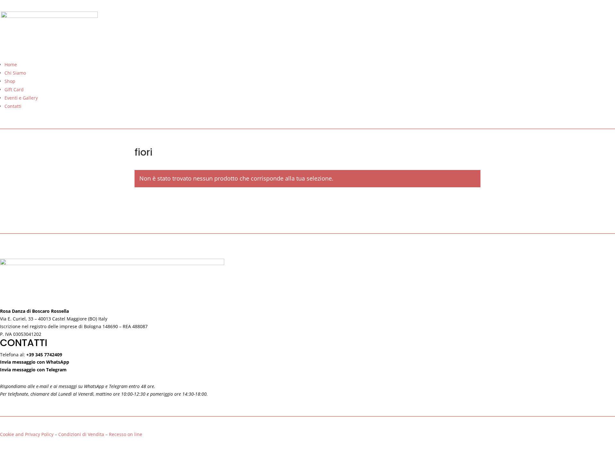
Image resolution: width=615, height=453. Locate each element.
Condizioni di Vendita (81, 434)
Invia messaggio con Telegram (33, 370)
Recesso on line (125, 434)
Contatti (12, 106)
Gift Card (14, 89)
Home (10, 64)
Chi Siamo (15, 73)
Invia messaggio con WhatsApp (34, 362)
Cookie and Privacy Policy (26, 434)
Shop (9, 81)
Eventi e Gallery (21, 98)
